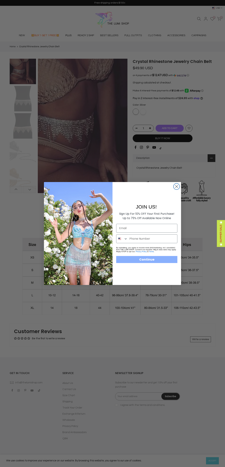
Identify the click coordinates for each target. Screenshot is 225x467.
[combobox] (122, 239)
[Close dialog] (176, 186)
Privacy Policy (141, 251)
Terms (151, 251)
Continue (147, 259)
